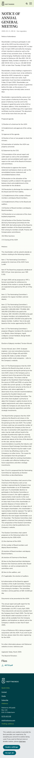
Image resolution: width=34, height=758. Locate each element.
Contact (4, 692)
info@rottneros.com (8, 720)
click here (22, 741)
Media (4, 696)
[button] (31, 3)
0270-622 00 (6, 716)
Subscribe (5, 700)
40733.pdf (9, 665)
